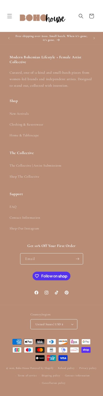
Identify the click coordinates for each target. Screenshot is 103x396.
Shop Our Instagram (24, 228)
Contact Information (25, 218)
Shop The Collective (24, 176)
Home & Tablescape (24, 135)
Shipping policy (51, 375)
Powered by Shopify (42, 368)
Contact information (77, 375)
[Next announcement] (94, 38)
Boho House (22, 368)
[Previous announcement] (9, 38)
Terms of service (27, 375)
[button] (9, 16)
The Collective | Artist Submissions (36, 165)
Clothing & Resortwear (26, 124)
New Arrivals (19, 114)
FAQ (13, 207)
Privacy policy (88, 368)
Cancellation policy (54, 382)
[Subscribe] (77, 258)
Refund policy (66, 368)
